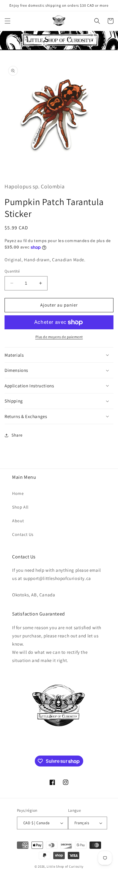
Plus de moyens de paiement (59, 336)
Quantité (12, 271)
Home (18, 493)
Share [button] (17, 435)
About (18, 520)
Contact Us (23, 534)
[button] (7, 21)
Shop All (20, 507)
